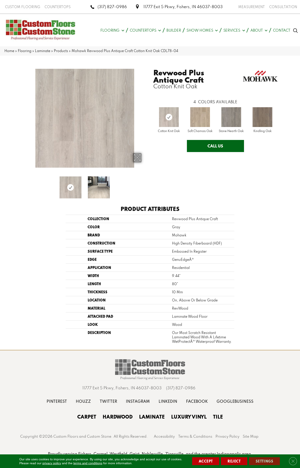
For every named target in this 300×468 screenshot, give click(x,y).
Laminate (42, 51)
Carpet (86, 416)
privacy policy (51, 463)
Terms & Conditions (195, 436)
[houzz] (83, 401)
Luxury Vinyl (189, 416)
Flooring (24, 51)
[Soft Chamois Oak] (200, 117)
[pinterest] (57, 401)
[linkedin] (168, 401)
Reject (234, 461)
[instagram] (138, 401)
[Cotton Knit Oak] (169, 117)
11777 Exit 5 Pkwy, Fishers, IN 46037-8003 (183, 6)
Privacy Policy (227, 436)
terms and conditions (87, 463)
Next (144, 185)
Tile (218, 416)
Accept (206, 461)
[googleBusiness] (235, 401)
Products (61, 51)
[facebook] (197, 401)
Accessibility (164, 436)
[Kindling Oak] (262, 117)
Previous (25, 185)
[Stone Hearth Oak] (231, 117)
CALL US (215, 146)
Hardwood (118, 416)
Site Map (250, 436)
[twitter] (108, 401)
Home (9, 51)
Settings (264, 461)
